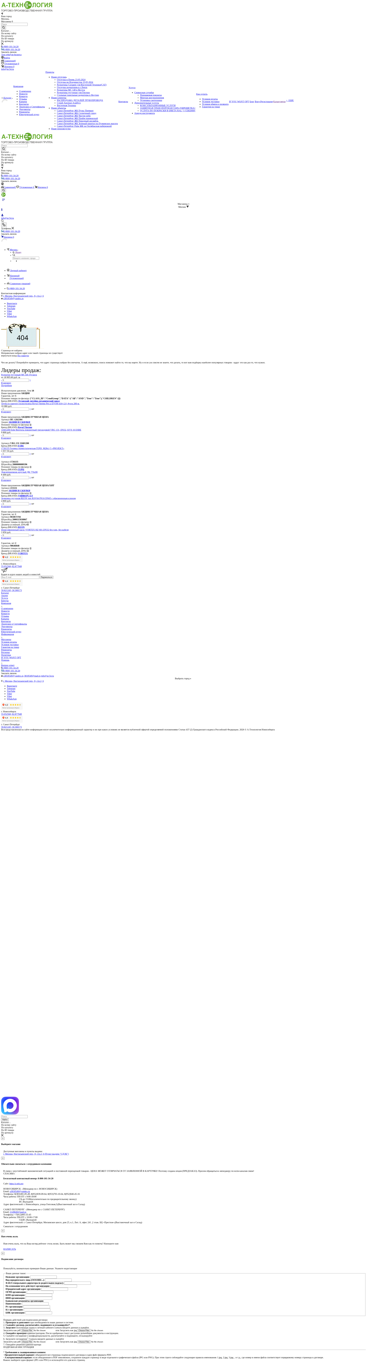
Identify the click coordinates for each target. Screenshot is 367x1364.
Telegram (11, 306)
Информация (7, 634)
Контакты (6, 621)
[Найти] (3, 28)
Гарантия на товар (10, 647)
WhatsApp (12, 316)
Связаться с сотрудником (15, 1226)
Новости (5, 611)
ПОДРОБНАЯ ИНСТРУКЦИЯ (18, 1347)
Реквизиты (6, 629)
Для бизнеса (16, 54)
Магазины (6, 639)
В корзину (6, 383)
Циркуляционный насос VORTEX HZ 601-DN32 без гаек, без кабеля (35, 530)
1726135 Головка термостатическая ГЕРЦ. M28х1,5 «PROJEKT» (32, 448)
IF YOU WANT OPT (11, 657)
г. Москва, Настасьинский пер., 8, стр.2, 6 (23, 296)
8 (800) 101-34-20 (10, 46)
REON (21, 527)
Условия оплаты (9, 642)
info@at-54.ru (7, 69)
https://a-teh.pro (16, 1183)
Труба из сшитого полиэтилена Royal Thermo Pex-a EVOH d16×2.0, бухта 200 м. (40, 403)
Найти (4, 1120)
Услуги (4, 598)
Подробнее (6, 385)
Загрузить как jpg (68, 1330)
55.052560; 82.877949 (11, 566)
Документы (6, 626)
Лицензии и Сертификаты (14, 624)
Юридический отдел (11, 631)
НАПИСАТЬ (9, 1249)
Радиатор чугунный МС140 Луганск (19, 375)
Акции (4, 595)
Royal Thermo (25, 427)
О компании (7, 608)
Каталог (5, 593)
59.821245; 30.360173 (11, 590)
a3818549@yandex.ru (13, 298)
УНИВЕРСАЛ (25, 496)
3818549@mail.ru (32, 676)
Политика (6, 655)
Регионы (5, 652)
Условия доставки (10, 644)
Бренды (5, 600)
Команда (5, 613)
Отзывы (5, 616)
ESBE (21, 446)
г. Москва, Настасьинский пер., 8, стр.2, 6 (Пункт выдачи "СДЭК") (36, 1154)
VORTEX (23, 553)
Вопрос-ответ (7, 665)
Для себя (5, 54)
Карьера (5, 619)
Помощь (5, 660)
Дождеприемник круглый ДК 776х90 (19, 472)
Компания (6, 603)
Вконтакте (12, 303)
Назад (18, 252)
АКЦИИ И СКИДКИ (19, 422)
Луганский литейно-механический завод (39, 401)
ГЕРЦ (21, 469)
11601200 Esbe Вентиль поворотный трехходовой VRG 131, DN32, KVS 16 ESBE (41, 430)
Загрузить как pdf (12, 1330)
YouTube (11, 308)
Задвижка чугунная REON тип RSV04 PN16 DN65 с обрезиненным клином (38, 498)
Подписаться (46, 577)
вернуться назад (9, 355)
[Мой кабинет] (2, 184)
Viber (9, 311)
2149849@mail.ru (18, 1212)
